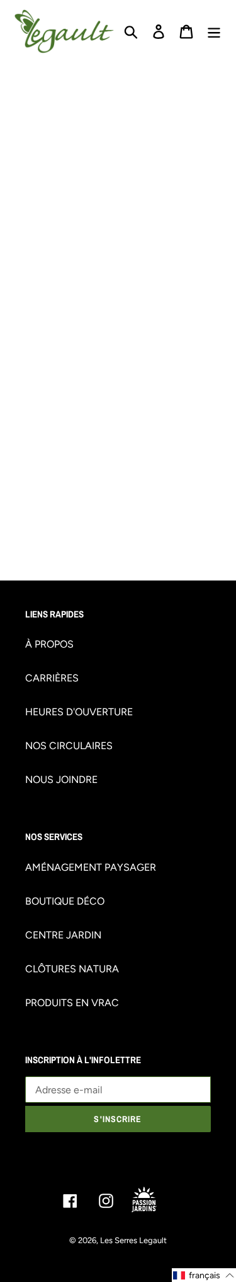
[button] (204, 1275)
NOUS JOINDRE (61, 779)
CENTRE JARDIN (63, 935)
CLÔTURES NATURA (72, 969)
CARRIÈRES (52, 678)
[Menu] (214, 32)
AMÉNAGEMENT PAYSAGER (90, 867)
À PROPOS (49, 644)
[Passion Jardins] (154, 1200)
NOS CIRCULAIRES (69, 746)
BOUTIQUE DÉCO (64, 901)
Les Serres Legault (133, 1240)
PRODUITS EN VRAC (72, 1003)
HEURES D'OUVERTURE (79, 712)
